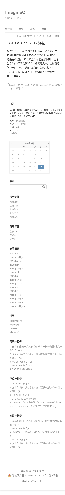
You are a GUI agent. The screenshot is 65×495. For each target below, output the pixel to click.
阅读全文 (16, 76)
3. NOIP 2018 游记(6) (19, 394)
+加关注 (13, 133)
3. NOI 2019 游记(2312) (21, 361)
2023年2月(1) (16, 253)
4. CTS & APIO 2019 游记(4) (23, 398)
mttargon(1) (15, 331)
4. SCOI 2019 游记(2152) (21, 365)
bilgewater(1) (16, 320)
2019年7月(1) (16, 272)
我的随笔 (14, 201)
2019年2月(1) (16, 291)
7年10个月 (21, 123)
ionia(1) (13, 328)
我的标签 (14, 216)
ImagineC (15, 12)
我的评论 (14, 205)
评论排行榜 (16, 378)
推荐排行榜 (16, 415)
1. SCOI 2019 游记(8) (19, 383)
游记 (13, 235)
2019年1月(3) (16, 294)
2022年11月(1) (17, 257)
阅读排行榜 (16, 341)
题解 (14, 231)
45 (17, 126)
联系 (32, 28)
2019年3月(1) (16, 287)
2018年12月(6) (17, 298)
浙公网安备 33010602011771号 (29, 475)
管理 (44, 28)
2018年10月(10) (17, 306)
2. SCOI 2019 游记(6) (19, 428)
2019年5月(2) (16, 279)
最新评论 (14, 213)
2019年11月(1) (17, 268)
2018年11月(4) (17, 302)
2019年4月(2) (16, 283)
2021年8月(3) (16, 261)
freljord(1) (14, 324)
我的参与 (14, 209)
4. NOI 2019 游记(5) (19, 439)
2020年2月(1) (16, 264)
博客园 (8, 28)
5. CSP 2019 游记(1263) (21, 369)
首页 (21, 28)
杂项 (13, 238)
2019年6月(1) (16, 276)
